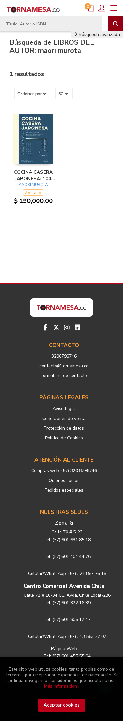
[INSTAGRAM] (67, 327)
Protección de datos (64, 428)
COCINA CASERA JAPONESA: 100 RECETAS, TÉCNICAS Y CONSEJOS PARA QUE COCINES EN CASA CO (33, 175)
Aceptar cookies (62, 705)
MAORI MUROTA (33, 184)
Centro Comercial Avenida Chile (64, 586)
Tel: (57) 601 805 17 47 (67, 619)
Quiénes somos (64, 480)
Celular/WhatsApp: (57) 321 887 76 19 (67, 574)
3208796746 (64, 356)
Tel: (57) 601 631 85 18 (67, 540)
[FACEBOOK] (45, 327)
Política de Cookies (64, 438)
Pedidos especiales (64, 490)
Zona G (64, 523)
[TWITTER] (56, 327)
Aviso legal (64, 409)
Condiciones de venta (63, 418)
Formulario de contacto (64, 376)
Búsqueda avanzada (99, 34)
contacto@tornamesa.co (64, 366)
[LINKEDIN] (77, 327)
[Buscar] (115, 23)
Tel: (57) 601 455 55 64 (67, 656)
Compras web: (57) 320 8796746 (64, 471)
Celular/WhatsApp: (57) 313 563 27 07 (67, 636)
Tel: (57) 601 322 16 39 (67, 603)
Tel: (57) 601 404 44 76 (67, 557)
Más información (60, 686)
